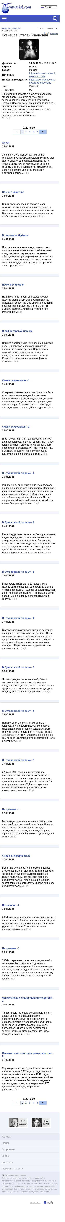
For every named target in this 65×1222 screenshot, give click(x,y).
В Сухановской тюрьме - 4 (18, 618)
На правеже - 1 (11, 809)
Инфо (5, 1155)
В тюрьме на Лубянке (15, 235)
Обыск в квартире (13, 192)
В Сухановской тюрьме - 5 (18, 667)
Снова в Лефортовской (16, 855)
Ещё (7, 118)
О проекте (8, 1149)
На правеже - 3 (11, 948)
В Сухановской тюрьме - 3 (18, 571)
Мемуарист (6, 28)
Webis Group (35, 1202)
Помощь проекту (12, 1168)
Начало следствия (13, 284)
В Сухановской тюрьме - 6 (18, 710)
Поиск (5, 1143)
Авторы (16, 28)
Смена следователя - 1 (15, 380)
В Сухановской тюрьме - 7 (18, 760)
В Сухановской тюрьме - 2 (18, 522)
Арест (5, 142)
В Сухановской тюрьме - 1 (18, 473)
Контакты (7, 1162)
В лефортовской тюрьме (17, 331)
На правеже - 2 (11, 905)
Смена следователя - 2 (15, 426)
